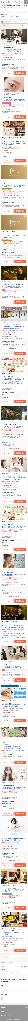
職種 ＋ (3, 16)
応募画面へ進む (20, 73)
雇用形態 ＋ (18, 16)
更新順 (23, 25)
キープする (9, 73)
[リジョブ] (5, 2)
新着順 (14, 25)
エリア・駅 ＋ (10, 16)
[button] (14, 49)
